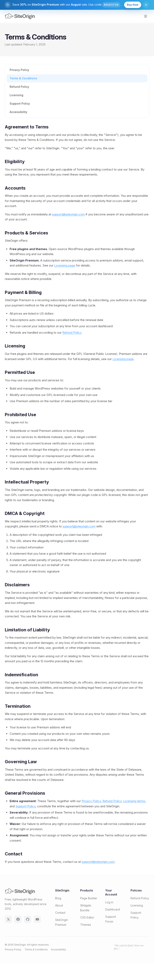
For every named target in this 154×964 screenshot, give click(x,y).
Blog (58, 898)
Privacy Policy (19, 70)
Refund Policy (19, 86)
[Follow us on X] (8, 919)
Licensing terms (134, 801)
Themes (85, 924)
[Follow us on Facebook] (18, 919)
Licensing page (64, 265)
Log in (109, 902)
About (59, 905)
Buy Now (132, 4)
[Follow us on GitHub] (27, 919)
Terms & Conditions (23, 78)
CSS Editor (87, 917)
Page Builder (88, 898)
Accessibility (18, 112)
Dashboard (112, 909)
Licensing (16, 95)
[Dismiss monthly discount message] (146, 5)
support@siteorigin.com (68, 214)
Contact (60, 912)
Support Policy (20, 103)
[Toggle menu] (145, 16)
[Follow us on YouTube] (37, 919)
